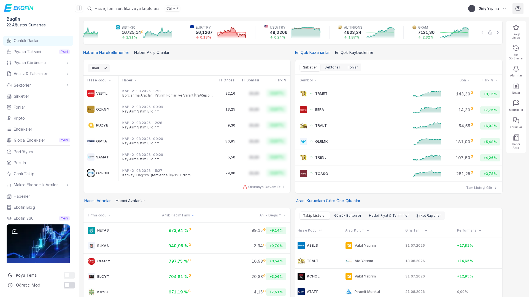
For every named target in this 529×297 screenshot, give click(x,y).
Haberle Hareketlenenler (106, 52)
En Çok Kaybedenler (354, 52)
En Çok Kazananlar (312, 52)
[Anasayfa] (19, 7)
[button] (225, 8)
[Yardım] (517, 8)
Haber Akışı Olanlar (151, 52)
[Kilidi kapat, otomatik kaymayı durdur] (490, 32)
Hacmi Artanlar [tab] (97, 200)
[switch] (69, 275)
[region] (293, 32)
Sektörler (332, 67)
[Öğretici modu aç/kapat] (69, 285)
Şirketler (310, 67)
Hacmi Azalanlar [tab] (130, 200)
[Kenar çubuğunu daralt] (79, 8)
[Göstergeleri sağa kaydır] (498, 32)
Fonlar (353, 67)
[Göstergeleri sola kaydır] (482, 32)
